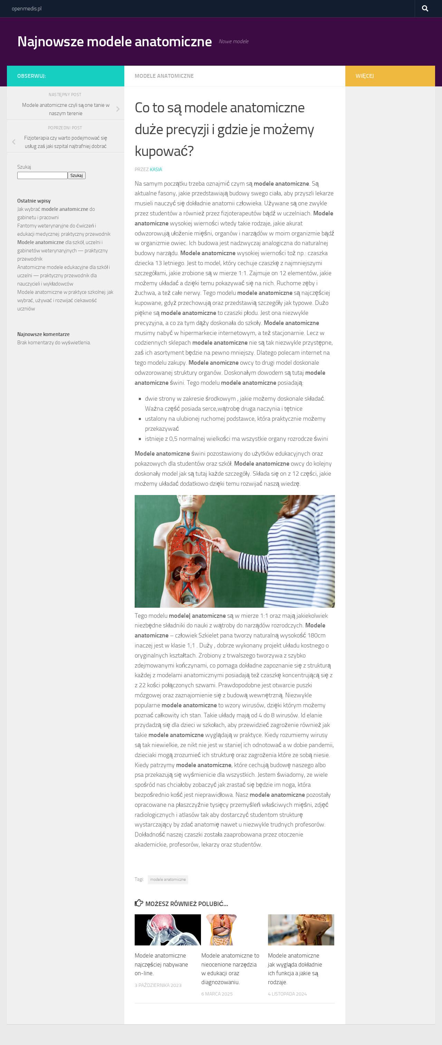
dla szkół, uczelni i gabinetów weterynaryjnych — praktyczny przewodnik (62, 250)
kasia (156, 169)
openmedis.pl (27, 8)
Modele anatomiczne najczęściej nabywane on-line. (161, 964)
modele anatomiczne (164, 76)
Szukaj (24, 167)
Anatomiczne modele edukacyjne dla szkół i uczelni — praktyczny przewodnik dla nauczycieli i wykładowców (63, 275)
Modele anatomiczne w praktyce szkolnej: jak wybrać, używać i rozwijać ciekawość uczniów (65, 300)
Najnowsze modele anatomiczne (114, 41)
